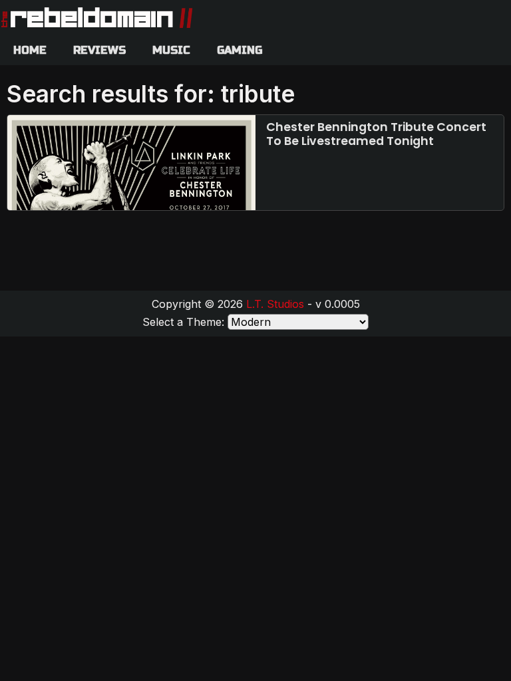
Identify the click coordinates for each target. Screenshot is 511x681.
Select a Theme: (183, 322)
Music (171, 50)
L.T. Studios (275, 304)
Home (30, 50)
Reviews (99, 50)
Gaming (239, 50)
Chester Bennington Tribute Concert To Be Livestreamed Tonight (376, 134)
